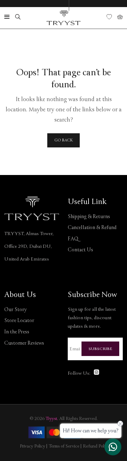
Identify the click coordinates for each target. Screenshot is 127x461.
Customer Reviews (24, 343)
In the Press (16, 332)
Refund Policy (96, 446)
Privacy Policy (32, 446)
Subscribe (100, 348)
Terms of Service (64, 446)
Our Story (15, 310)
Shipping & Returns (89, 217)
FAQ (73, 239)
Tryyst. (52, 418)
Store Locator (19, 320)
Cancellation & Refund (92, 227)
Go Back (63, 140)
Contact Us (80, 250)
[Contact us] (112, 446)
